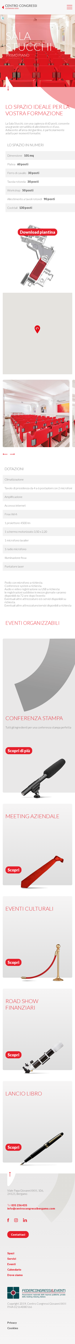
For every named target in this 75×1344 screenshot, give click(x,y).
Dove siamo (15, 1275)
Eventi (11, 1264)
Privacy (12, 1322)
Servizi (11, 1258)
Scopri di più (19, 750)
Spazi (10, 1253)
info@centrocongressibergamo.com (31, 1208)
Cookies (12, 1328)
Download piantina (37, 232)
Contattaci (18, 1234)
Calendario (14, 1269)
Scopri (13, 869)
